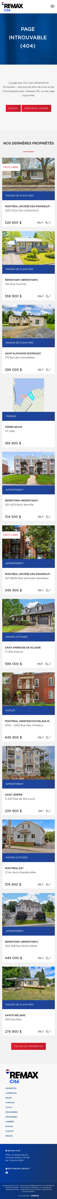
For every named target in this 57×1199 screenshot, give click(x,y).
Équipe (9, 1098)
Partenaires (11, 1117)
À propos (10, 1103)
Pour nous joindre (36, 108)
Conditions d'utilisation (30, 1189)
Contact (10, 1131)
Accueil (13, 108)
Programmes (12, 1112)
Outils (9, 1107)
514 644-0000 (17, 1160)
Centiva (34, 1195)
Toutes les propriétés (28, 1046)
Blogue (9, 1126)
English (9, 1136)
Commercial (11, 1093)
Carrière (10, 1122)
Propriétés (11, 1088)
